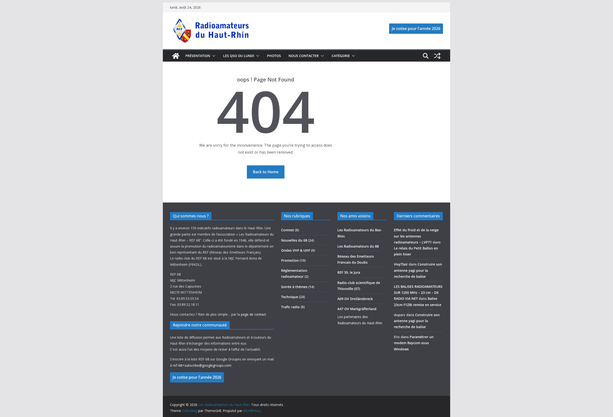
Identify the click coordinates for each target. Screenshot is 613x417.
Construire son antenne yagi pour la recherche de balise (418, 270)
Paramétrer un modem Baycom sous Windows (414, 343)
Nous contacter (304, 55)
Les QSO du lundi (238, 55)
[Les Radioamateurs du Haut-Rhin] (176, 56)
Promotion (290, 260)
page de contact (253, 314)
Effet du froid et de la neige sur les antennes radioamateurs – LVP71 (416, 236)
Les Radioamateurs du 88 (358, 246)
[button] (213, 55)
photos (274, 55)
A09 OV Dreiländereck (355, 298)
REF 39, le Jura (348, 272)
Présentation (197, 55)
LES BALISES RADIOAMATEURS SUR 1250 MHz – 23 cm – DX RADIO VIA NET (418, 292)
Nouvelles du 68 (294, 240)
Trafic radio (290, 307)
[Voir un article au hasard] (437, 56)
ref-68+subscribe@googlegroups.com (202, 365)
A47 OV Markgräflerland (356, 309)
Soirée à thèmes (294, 286)
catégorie (341, 55)
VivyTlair (401, 264)
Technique (289, 297)
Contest (287, 230)
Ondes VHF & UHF (295, 250)
